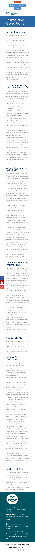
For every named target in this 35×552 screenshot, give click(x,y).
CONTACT (13, 550)
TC (19, 8)
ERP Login (14, 5)
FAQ (24, 547)
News (18, 2)
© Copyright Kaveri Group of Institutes (17, 544)
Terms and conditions (14, 547)
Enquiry (23, 5)
